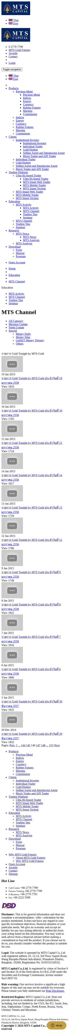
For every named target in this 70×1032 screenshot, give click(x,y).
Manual (20, 253)
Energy (27, 101)
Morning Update (18, 324)
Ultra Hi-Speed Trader (28, 175)
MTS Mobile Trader (34, 185)
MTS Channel (31, 211)
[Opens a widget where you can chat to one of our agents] (56, 1025)
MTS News (22, 233)
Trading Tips (30, 214)
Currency (28, 104)
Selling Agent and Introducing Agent (44, 152)
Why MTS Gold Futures (22, 854)
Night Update (16, 327)
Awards (13, 53)
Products (13, 88)
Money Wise (23, 337)
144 (23, 745)
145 (28, 745)
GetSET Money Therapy (30, 340)
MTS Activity (23, 204)
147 (38, 745)
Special (13, 330)
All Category (16, 321)
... (19, 745)
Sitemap (13, 873)
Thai (15, 20)
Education (14, 201)
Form (19, 249)
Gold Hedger (30, 149)
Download (15, 246)
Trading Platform (18, 172)
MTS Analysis (31, 240)
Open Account (17, 262)
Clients (13, 136)
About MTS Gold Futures (30, 857)
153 (51, 745)
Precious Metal (24, 91)
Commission (30, 114)
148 (43, 745)
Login (12, 62)
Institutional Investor (27, 140)
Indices (27, 97)
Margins (27, 110)
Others (19, 343)
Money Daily (23, 333)
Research (14, 230)
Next (57, 745)
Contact (13, 56)
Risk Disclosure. (55, 990)
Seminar (27, 217)
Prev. (12, 745)
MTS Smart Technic (34, 188)
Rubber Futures (32, 107)
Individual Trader (33, 146)
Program (20, 256)
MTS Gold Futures (19, 50)
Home (12, 268)
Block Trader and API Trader (39, 156)
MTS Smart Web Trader (36, 182)
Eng (15, 23)
